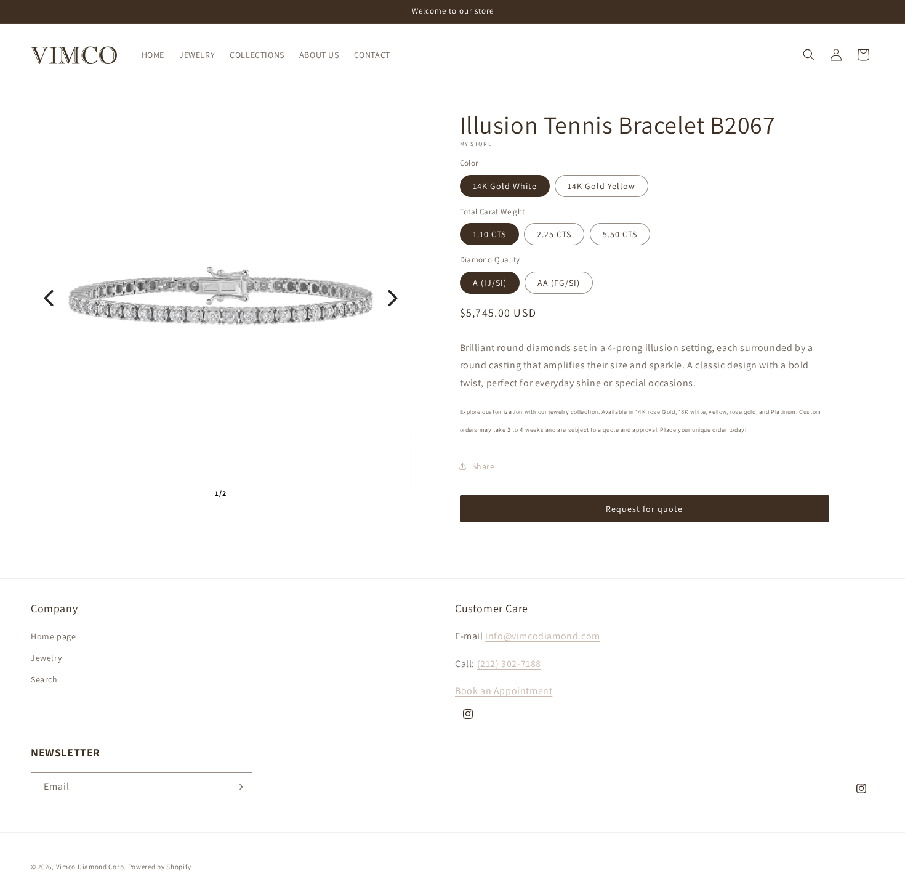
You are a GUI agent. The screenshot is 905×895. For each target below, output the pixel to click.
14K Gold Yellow (601, 186)
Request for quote (644, 508)
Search (44, 680)
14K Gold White (505, 186)
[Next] (393, 298)
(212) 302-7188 (509, 664)
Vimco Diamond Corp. (91, 866)
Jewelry (46, 658)
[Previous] (48, 298)
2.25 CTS (554, 234)
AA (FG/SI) (558, 282)
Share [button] (483, 466)
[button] (809, 54)
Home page (53, 636)
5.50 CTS (620, 234)
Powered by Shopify (159, 866)
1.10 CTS (489, 234)
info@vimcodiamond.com (542, 636)
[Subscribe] (238, 786)
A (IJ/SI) (490, 282)
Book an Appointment (503, 691)
